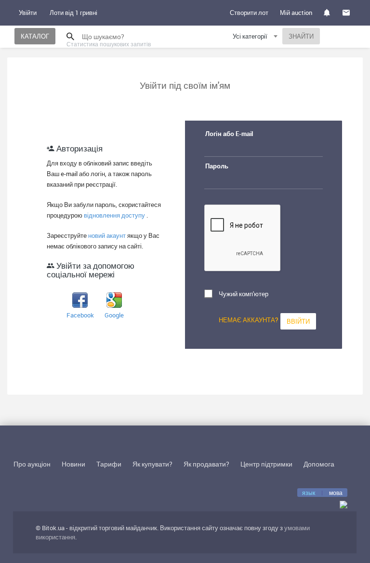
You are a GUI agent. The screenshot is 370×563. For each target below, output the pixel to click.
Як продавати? (206, 463)
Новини (73, 463)
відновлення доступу (115, 215)
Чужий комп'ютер (243, 293)
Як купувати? (152, 463)
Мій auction (296, 12)
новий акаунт (107, 235)
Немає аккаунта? (248, 320)
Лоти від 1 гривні (73, 12)
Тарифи (108, 463)
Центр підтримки (266, 463)
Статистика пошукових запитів (108, 44)
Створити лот (249, 12)
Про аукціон (32, 463)
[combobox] (256, 37)
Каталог (35, 36)
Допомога (319, 463)
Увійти (28, 12)
